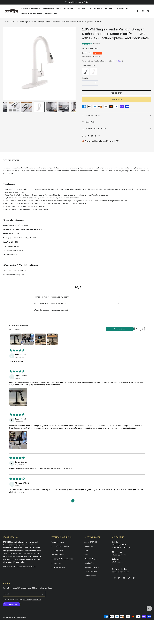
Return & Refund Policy (60, 546)
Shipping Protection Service (62, 559)
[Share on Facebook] (88, 136)
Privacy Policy (57, 563)
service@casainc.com (120, 572)
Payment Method (58, 567)
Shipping (84, 56)
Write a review (120, 329)
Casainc (10, 617)
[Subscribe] (43, 594)
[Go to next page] (85, 500)
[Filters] (136, 329)
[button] (138, 11)
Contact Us (88, 546)
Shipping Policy (57, 550)
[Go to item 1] (16, 339)
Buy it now (117, 100)
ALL (14, 22)
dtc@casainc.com (119, 562)
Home (7, 22)
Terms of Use (27, 599)
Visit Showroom (90, 576)
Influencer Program (91, 567)
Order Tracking (89, 559)
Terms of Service (58, 542)
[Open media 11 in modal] (71, 31)
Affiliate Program (90, 571)
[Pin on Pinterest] (95, 136)
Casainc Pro (89, 563)
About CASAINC (90, 542)
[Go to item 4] (52, 339)
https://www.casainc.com (26, 566)
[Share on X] (92, 136)
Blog (86, 550)
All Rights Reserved (20, 617)
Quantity (85, 78)
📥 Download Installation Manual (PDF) (100, 141)
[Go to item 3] (40, 339)
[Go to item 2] (28, 339)
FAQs (86, 555)
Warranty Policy (57, 555)
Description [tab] (11, 160)
